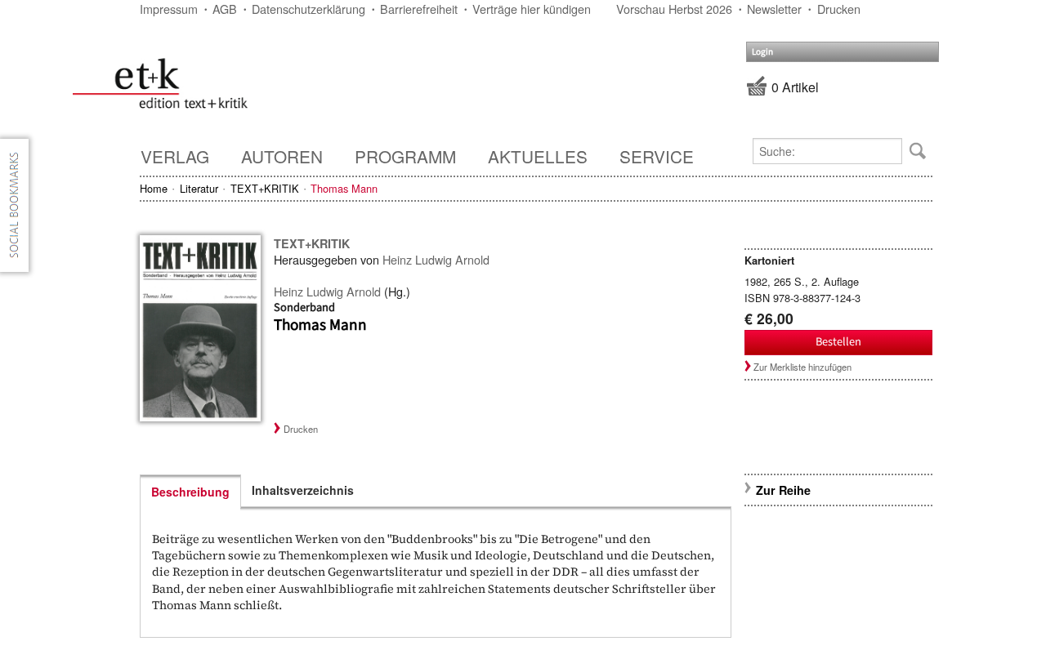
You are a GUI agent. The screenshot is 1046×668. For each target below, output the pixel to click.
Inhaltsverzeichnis (303, 490)
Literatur (199, 188)
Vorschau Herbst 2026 (674, 8)
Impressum (169, 8)
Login (762, 52)
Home (154, 188)
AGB (224, 8)
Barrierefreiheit (419, 8)
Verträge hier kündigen (531, 8)
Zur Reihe (783, 490)
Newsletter (774, 8)
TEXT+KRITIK (264, 188)
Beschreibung (190, 491)
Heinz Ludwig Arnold (435, 259)
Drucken (838, 8)
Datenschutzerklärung (308, 8)
